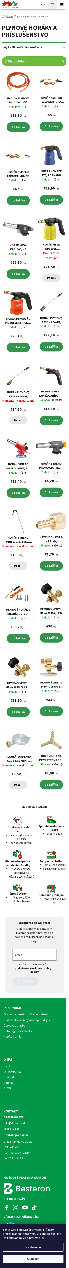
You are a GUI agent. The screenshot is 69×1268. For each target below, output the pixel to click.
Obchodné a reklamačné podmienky (26, 1014)
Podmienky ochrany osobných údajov (27, 1020)
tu (43, 1238)
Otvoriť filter (16, 61)
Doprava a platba (14, 1026)
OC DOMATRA (12, 1072)
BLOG (7, 1088)
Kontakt (9, 1077)
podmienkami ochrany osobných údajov (34, 970)
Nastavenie (33, 1247)
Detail (51, 278)
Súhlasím (33, 1259)
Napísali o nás (12, 1037)
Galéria (8, 1083)
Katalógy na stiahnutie (18, 1031)
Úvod (7, 1066)
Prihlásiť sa (25, 981)
